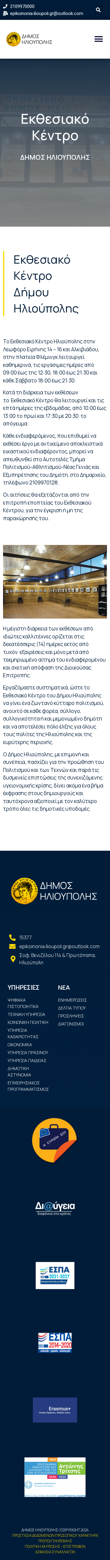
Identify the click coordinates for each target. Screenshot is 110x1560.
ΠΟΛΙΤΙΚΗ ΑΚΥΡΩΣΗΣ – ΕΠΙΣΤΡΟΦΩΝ (55, 1546)
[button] (98, 39)
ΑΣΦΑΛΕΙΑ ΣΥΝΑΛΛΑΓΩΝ (55, 1552)
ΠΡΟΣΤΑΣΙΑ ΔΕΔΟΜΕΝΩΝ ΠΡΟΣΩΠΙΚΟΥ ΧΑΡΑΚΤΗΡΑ (55, 1535)
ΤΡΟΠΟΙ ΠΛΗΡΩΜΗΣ (55, 1541)
